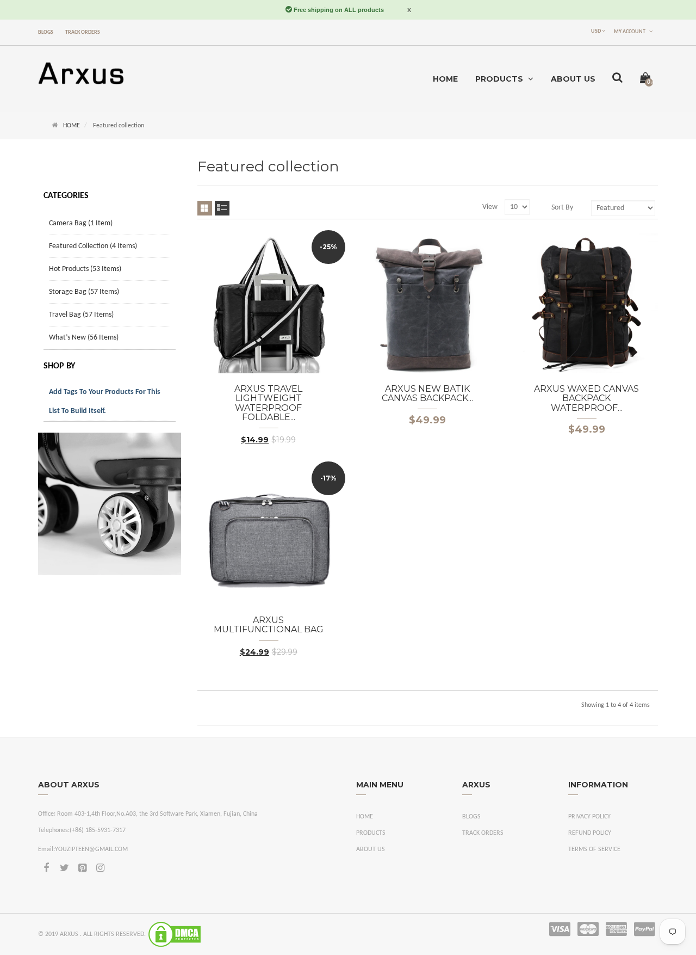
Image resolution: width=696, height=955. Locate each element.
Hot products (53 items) (85, 269)
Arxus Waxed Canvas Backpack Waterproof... (586, 398)
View (490, 207)
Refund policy (589, 833)
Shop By (59, 366)
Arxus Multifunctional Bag (269, 625)
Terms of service (594, 849)
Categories (66, 196)
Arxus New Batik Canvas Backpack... (427, 394)
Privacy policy (589, 817)
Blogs (45, 32)
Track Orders (82, 32)
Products (371, 833)
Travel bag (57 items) (81, 315)
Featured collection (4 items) (93, 246)
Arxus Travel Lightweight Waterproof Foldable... (268, 403)
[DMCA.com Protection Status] (174, 934)
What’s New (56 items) (84, 338)
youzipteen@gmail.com (91, 849)
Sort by (562, 208)
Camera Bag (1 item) (81, 223)
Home (71, 125)
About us (370, 849)
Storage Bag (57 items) (84, 292)
